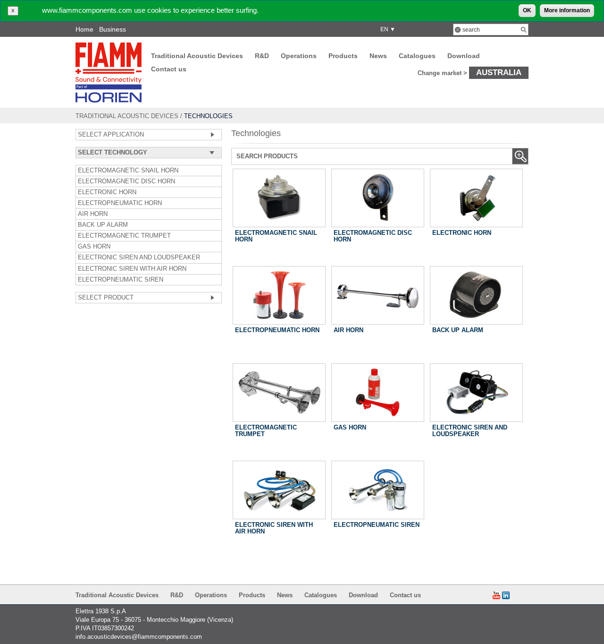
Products (343, 56)
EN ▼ (386, 29)
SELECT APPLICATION (111, 134)
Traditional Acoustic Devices (197, 56)
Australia (498, 72)
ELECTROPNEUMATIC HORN (120, 203)
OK (527, 10)
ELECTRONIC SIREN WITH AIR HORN (132, 269)
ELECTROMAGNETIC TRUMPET (124, 235)
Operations (299, 56)
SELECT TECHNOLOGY (112, 152)
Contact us (168, 69)
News (378, 56)
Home (84, 29)
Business (112, 29)
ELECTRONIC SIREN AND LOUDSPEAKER (139, 257)
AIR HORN (93, 214)
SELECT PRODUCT (106, 297)
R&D (262, 56)
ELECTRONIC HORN (107, 192)
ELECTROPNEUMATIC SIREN (120, 279)
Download (463, 56)
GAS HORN (94, 246)
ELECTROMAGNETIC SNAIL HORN (128, 170)
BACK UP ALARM (103, 225)
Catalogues (417, 56)
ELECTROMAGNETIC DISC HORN (126, 181)
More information (567, 10)
